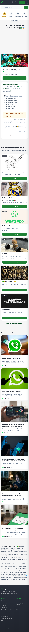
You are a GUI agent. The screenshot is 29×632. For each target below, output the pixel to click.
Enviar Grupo (4, 600)
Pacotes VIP (4, 607)
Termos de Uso (4, 616)
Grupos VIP (3, 605)
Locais (17, 609)
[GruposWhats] (2, 2)
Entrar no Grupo (14, 178)
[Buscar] (26, 7)
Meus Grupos (4, 603)
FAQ (2, 620)
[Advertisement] (14, 41)
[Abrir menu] (26, 2)
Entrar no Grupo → (14, 78)
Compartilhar (23, 69)
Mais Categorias (14, 20)
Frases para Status (20, 606)
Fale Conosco (4, 623)
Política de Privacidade (6, 618)
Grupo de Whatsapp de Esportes (10, 84)
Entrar (10, 2)
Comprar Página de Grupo (7, 609)
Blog (17, 600)
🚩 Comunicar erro (14, 135)
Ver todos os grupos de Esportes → (14, 323)
